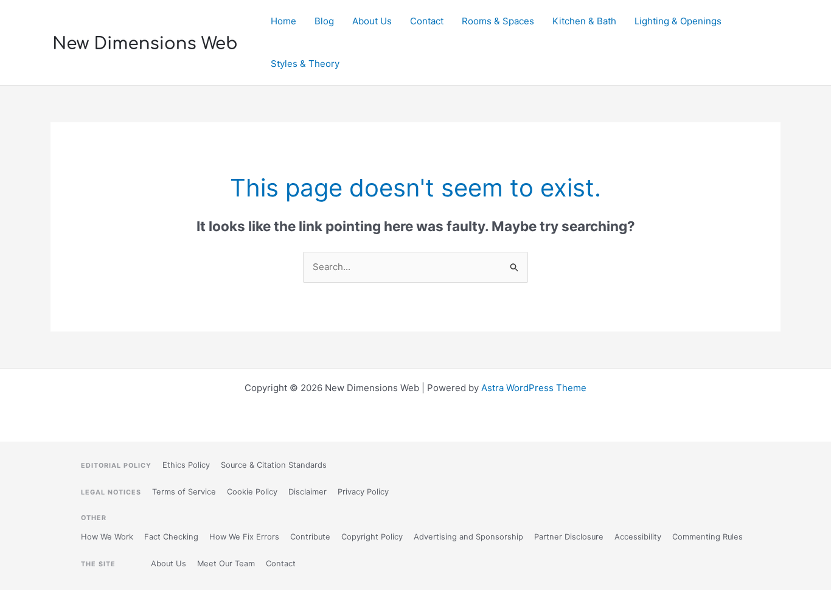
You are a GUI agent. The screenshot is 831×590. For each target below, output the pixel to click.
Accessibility (637, 536)
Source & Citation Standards (274, 465)
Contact (426, 21)
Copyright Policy (372, 536)
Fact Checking (171, 536)
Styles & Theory (305, 63)
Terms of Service (184, 491)
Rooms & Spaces (498, 21)
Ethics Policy (186, 465)
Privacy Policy (363, 491)
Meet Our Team (226, 563)
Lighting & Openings (678, 21)
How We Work (107, 536)
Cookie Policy (252, 491)
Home (283, 21)
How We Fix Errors (244, 536)
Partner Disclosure (568, 536)
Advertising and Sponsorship (468, 536)
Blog (324, 21)
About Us (372, 21)
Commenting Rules (707, 536)
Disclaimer (307, 491)
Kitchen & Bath (584, 21)
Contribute (310, 536)
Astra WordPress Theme (533, 388)
